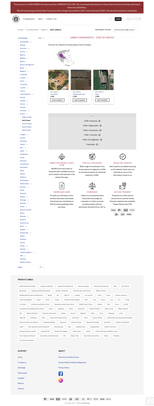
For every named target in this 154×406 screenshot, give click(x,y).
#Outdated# (24, 42)
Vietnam (23, 259)
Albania (22, 45)
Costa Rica (23, 84)
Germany (23, 110)
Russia (22, 206)
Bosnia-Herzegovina (27, 65)
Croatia (22, 88)
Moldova (23, 177)
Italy (21, 147)
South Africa (24, 223)
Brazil (22, 68)
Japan (22, 151)
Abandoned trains (79, 94)
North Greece (27, 123)
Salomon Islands (25, 210)
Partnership (22, 373)
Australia (23, 48)
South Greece (26, 127)
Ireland (22, 144)
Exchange (21, 367)
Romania (23, 203)
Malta (22, 170)
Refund (20, 383)
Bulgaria (23, 71)
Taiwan (22, 236)
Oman (22, 190)
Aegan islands (27, 117)
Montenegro (24, 180)
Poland (22, 197)
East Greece (26, 120)
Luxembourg (24, 164)
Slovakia (23, 216)
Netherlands (24, 184)
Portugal (23, 200)
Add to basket (57, 100)
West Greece (26, 130)
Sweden (22, 229)
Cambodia (23, 74)
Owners (21, 388)
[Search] (110, 19)
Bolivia (22, 61)
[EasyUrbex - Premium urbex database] (16, 19)
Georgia (22, 107)
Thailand (23, 239)
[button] (118, 19)
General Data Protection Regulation (72, 362)
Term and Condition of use (68, 357)
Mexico (22, 174)
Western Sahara (25, 262)
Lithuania (23, 161)
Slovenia (23, 219)
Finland (22, 101)
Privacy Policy (63, 367)
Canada (22, 78)
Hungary (23, 134)
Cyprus (22, 91)
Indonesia (23, 141)
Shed (97, 94)
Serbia (22, 213)
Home (20, 30)
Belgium (23, 58)
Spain (22, 226)
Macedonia (24, 167)
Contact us (51, 19)
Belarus (22, 55)
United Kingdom (25, 252)
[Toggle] (43, 38)
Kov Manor (54, 94)
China (22, 81)
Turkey (22, 246)
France (22, 104)
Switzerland (24, 233)
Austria (22, 51)
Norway (23, 187)
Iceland (22, 138)
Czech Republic (25, 94)
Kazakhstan (24, 154)
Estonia (22, 97)
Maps (40, 19)
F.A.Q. (20, 357)
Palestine (23, 193)
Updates (21, 378)
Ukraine (22, 249)
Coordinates (28, 19)
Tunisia (22, 242)
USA (21, 256)
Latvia (22, 157)
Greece (44, 30)
